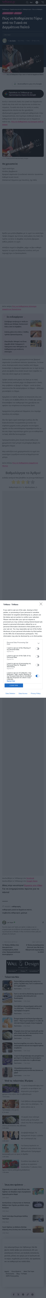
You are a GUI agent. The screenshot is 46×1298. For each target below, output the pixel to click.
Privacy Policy (36, 693)
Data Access (23, 693)
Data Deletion (10, 693)
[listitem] (23, 643)
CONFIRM (14, 685)
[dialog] (23, 649)
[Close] (42, 605)
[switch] (37, 649)
